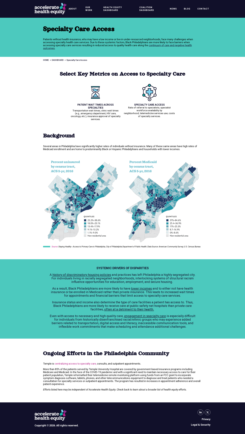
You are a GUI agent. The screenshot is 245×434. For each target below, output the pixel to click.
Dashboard (58, 60)
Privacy (206, 419)
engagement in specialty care (145, 316)
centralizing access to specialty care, (75, 363)
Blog (187, 9)
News (173, 9)
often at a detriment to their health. (129, 309)
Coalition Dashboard (146, 8)
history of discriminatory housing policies (81, 275)
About (73, 9)
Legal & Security (200, 424)
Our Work (88, 8)
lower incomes (141, 288)
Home (46, 60)
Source (55, 246)
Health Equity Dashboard (112, 8)
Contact (203, 9)
